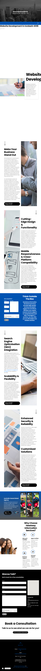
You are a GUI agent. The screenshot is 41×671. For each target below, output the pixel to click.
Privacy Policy (21, 667)
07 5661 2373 (32, 602)
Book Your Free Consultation (9, 204)
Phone (5, 309)
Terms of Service (15, 667)
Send (7, 320)
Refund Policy (26, 667)
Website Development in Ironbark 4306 (19, 26)
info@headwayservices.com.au (20, 653)
